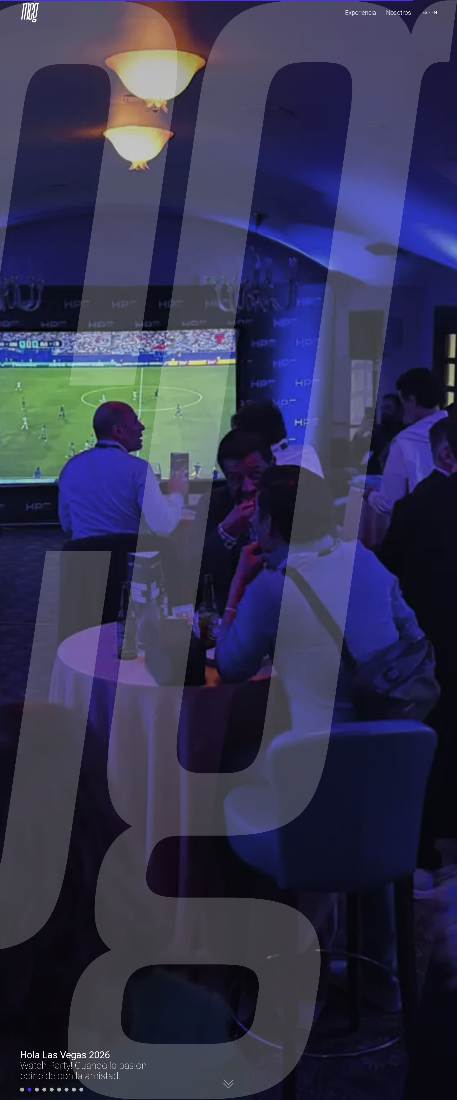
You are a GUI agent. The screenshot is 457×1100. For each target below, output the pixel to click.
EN (434, 12)
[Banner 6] (59, 1090)
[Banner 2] (29, 1090)
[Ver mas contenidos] (228, 1080)
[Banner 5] (52, 1090)
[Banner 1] (22, 1090)
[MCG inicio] (30, 13)
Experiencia (360, 13)
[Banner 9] (81, 1090)
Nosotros (398, 13)
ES (424, 12)
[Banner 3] (37, 1090)
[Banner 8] (74, 1090)
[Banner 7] (66, 1090)
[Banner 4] (44, 1090)
